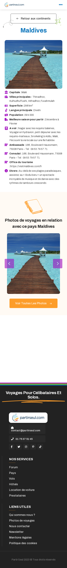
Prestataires (17, 495)
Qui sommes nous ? (22, 514)
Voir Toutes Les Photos (31, 303)
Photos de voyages (22, 520)
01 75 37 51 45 (24, 439)
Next (57, 263)
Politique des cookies (23, 543)
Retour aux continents (36, 18)
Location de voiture (21, 490)
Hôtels (13, 484)
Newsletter (16, 531)
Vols (12, 478)
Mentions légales (20, 537)
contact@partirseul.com (25, 430)
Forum (13, 467)
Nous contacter (19, 526)
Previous (9, 263)
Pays (12, 473)
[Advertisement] (33, 349)
